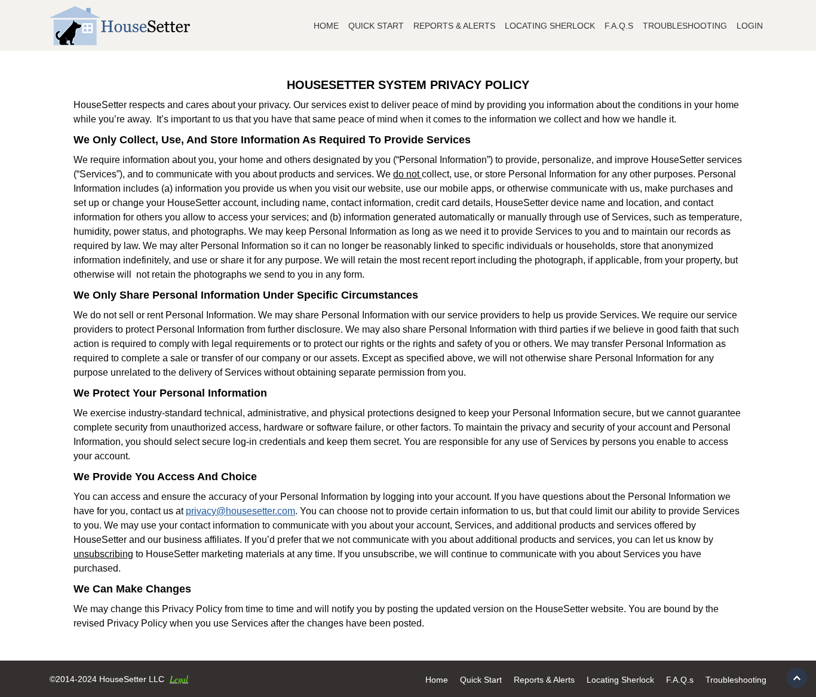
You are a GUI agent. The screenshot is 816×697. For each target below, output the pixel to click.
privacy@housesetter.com (240, 511)
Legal (179, 678)
